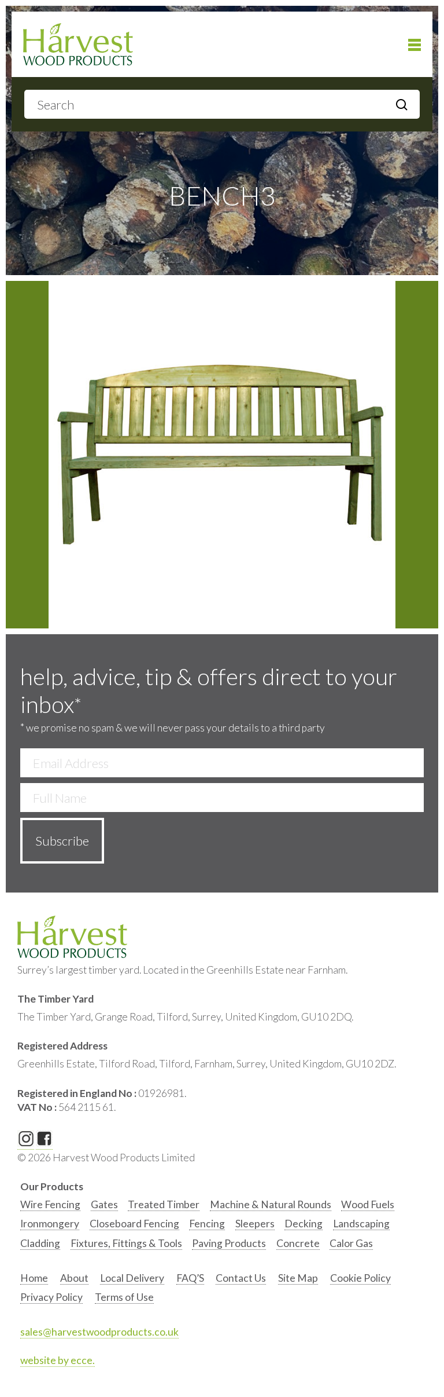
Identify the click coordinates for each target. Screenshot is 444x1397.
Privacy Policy (51, 1297)
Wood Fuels (367, 1204)
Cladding (40, 1243)
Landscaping (361, 1223)
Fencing (207, 1223)
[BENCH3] (222, 454)
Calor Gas (351, 1243)
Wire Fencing (50, 1204)
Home (34, 1278)
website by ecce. (57, 1360)
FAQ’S (190, 1278)
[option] (50, 1207)
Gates (104, 1204)
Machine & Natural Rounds (270, 1204)
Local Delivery (132, 1278)
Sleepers (255, 1223)
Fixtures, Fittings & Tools (126, 1243)
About (74, 1278)
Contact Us (241, 1278)
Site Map (298, 1278)
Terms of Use (124, 1297)
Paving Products (229, 1243)
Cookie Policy (360, 1278)
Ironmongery (49, 1223)
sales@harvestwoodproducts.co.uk (99, 1332)
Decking (303, 1223)
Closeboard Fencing (134, 1223)
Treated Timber (163, 1204)
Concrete (298, 1243)
